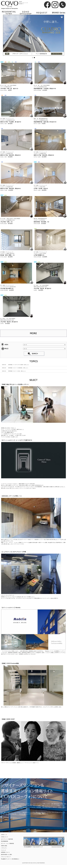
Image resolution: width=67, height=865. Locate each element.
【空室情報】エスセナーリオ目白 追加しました (17, 371)
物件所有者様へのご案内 (6, 854)
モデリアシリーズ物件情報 (7, 839)
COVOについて (4, 836)
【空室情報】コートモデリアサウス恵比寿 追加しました (18, 364)
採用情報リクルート (5, 852)
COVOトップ (4, 834)
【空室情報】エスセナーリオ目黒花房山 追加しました (18, 367)
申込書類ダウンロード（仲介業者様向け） (10, 859)
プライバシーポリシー (6, 856)
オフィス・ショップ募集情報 (7, 843)
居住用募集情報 (4, 841)
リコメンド (3, 850)
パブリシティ (4, 848)
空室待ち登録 (4, 845)
